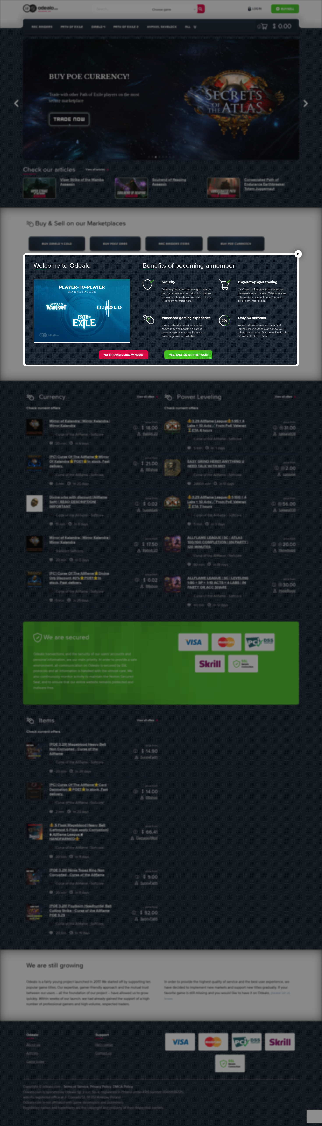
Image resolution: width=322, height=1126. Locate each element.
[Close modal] (298, 254)
